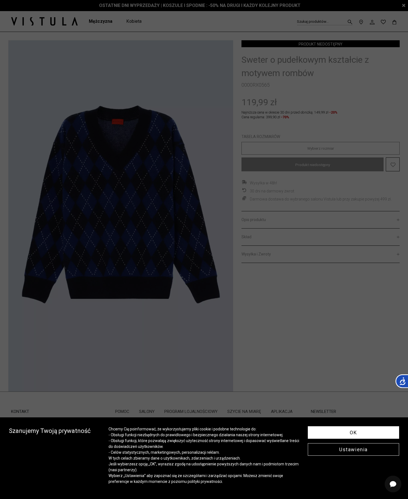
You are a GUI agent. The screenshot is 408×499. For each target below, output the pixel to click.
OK (353, 432)
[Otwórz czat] (393, 484)
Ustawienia (353, 449)
